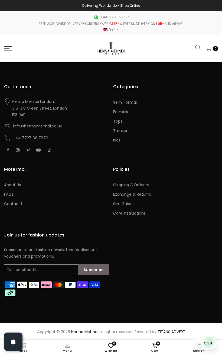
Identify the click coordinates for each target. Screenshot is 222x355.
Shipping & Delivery (131, 185)
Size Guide (123, 203)
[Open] (13, 342)
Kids (116, 140)
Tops (117, 121)
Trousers (121, 130)
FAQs (9, 194)
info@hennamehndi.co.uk (37, 126)
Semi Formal (125, 102)
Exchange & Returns (132, 194)
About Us (12, 185)
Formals (120, 111)
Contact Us (14, 203)
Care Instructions (129, 213)
